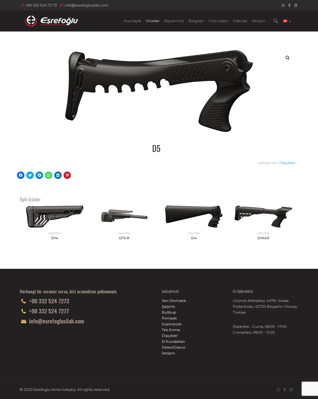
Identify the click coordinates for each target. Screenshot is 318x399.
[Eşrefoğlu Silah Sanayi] (51, 21)
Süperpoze (172, 324)
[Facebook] (289, 5)
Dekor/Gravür (173, 347)
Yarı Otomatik (174, 300)
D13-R (124, 238)
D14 (54, 238)
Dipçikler (287, 163)
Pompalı (169, 318)
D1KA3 (263, 238)
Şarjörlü (168, 306)
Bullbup (169, 312)
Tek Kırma (171, 330)
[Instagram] (295, 5)
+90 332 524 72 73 (41, 5)
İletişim (168, 353)
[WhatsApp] (283, 5)
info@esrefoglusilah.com (86, 5)
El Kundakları (173, 341)
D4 (193, 238)
